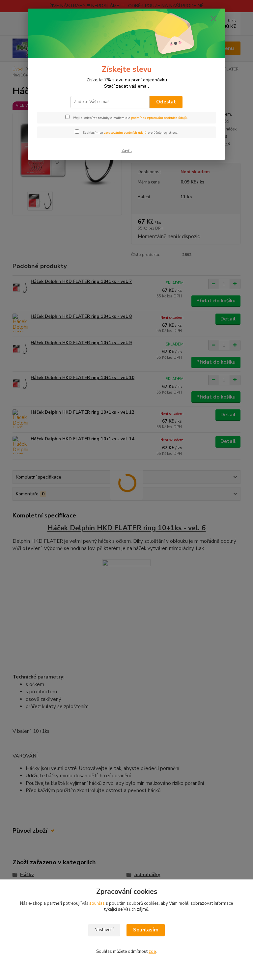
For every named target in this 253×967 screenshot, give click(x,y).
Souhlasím (145, 929)
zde (152, 951)
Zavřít (127, 150)
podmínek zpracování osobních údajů (159, 118)
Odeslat (166, 101)
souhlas (97, 903)
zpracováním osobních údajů (125, 132)
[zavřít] (213, 18)
